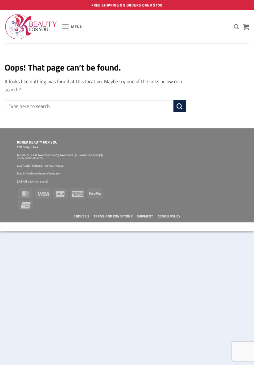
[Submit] (179, 106)
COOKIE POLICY (169, 216)
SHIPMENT (145, 216)
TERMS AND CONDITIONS (113, 216)
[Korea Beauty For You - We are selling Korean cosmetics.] (31, 26)
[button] (72, 27)
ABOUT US (81, 216)
